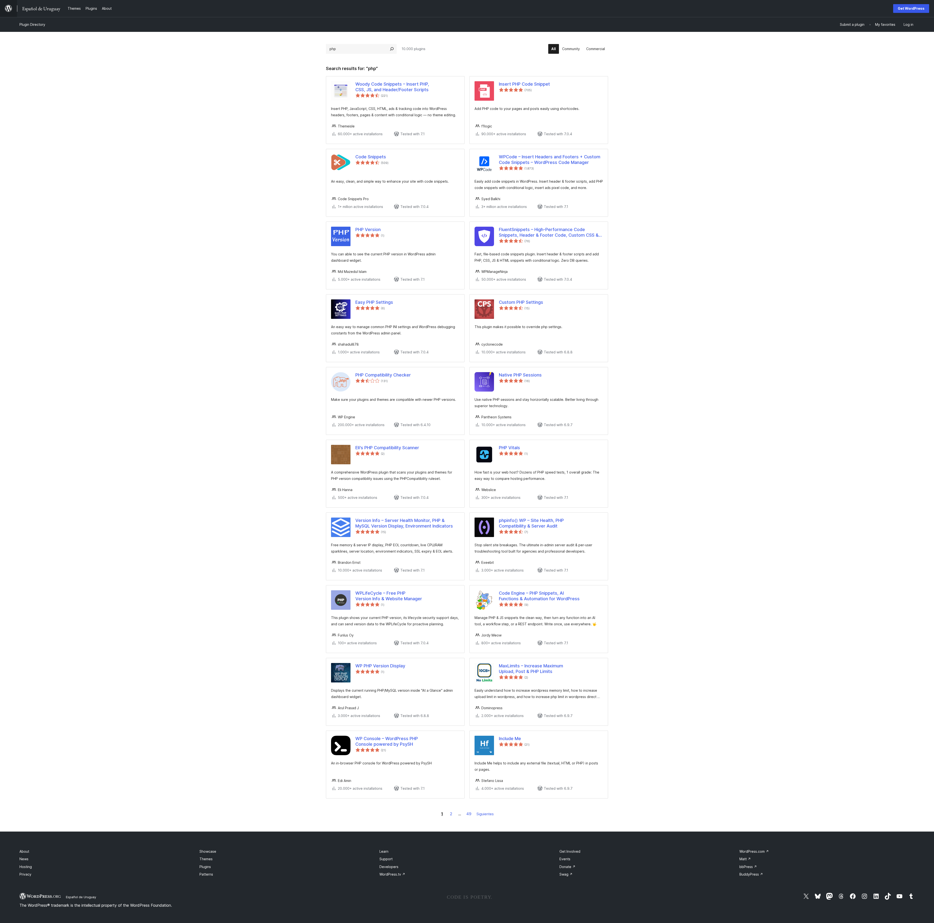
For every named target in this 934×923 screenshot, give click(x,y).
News (23, 859)
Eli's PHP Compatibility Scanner (387, 447)
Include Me (510, 738)
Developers (388, 867)
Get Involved (569, 851)
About (24, 851)
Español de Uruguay (81, 897)
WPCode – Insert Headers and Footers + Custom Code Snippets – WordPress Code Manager (549, 159)
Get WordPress (911, 8)
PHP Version (368, 229)
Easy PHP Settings (374, 302)
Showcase (207, 851)
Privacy (25, 874)
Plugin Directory (32, 24)
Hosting (25, 867)
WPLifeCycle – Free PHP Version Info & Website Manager (388, 596)
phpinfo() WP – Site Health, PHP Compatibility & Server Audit (531, 523)
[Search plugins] (392, 49)
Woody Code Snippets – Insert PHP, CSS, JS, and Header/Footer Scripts (392, 86)
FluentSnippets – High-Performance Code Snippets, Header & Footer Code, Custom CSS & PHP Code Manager (549, 232)
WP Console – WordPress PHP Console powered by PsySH (386, 741)
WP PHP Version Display (380, 665)
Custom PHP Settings (521, 302)
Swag (566, 874)
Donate (567, 867)
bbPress (748, 867)
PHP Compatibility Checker (383, 374)
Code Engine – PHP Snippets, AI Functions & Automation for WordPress (539, 596)
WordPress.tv (392, 874)
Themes (206, 859)
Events (564, 859)
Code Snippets (370, 156)
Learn (383, 851)
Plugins (205, 867)
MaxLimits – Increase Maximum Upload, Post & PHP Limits (531, 668)
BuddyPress (751, 874)
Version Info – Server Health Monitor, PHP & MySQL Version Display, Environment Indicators (404, 523)
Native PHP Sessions (520, 374)
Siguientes (485, 814)
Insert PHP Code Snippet (524, 84)
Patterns (206, 874)
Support (386, 859)
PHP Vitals (509, 447)
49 (468, 813)
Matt (745, 859)
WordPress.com (754, 851)
